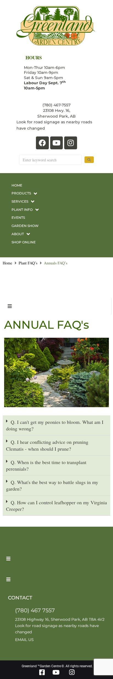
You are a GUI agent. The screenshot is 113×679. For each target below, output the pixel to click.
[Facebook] (42, 142)
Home (7, 263)
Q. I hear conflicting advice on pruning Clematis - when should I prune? (47, 445)
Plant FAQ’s (28, 263)
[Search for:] (50, 160)
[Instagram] (70, 142)
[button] (56, 425)
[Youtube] (56, 142)
